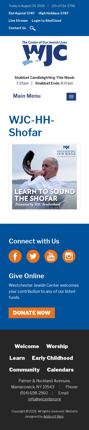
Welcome (26, 346)
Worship (57, 346)
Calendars (60, 370)
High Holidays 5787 (53, 13)
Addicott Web (53, 416)
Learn (17, 358)
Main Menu (27, 96)
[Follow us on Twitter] (33, 256)
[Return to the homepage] (44, 53)
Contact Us (17, 28)
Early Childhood (52, 358)
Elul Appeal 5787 (22, 13)
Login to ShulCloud (46, 20)
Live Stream (18, 20)
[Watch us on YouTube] (50, 256)
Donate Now (32, 313)
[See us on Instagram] (68, 256)
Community (24, 370)
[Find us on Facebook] (15, 256)
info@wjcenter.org (44, 399)
